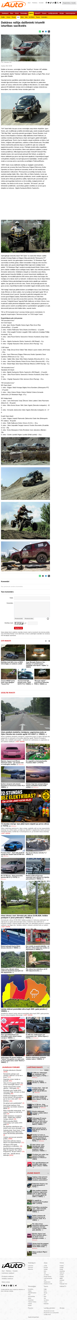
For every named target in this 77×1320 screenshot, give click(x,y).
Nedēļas (46, 1070)
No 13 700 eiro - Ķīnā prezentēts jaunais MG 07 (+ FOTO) (12, 876)
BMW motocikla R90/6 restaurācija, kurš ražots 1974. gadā (13, 1122)
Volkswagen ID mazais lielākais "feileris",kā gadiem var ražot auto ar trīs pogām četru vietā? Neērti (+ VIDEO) (13, 1060)
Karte (61, 1282)
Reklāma (34, 3)
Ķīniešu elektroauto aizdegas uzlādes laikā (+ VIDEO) (36, 1058)
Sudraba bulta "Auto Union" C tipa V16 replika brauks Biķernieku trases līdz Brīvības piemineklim (14, 1132)
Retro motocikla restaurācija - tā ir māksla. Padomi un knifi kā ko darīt (14, 1112)
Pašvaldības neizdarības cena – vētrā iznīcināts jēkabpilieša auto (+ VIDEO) (39, 1209)
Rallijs (45, 1289)
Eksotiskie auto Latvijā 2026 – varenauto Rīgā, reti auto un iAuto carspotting (14, 1092)
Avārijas (62, 1267)
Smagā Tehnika (47, 1276)
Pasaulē (46, 1267)
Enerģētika (30, 1289)
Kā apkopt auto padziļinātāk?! (13, 1103)
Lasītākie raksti (35, 1067)
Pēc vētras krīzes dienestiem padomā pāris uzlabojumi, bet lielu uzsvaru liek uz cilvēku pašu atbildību (40, 1227)
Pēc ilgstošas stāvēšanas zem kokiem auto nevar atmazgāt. (14, 1127)
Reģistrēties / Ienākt (69, 3)
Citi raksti (6, 641)
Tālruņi (29, 1291)
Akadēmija (62, 1271)
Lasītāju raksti (47, 1314)
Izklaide (46, 1269)
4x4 (45, 1294)
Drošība (62, 1265)
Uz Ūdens (46, 1274)
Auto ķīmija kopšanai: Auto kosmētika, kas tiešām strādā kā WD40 (13, 1106)
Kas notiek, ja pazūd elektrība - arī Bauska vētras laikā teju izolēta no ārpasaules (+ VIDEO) (37, 947)
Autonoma (30, 1269)
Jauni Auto (30, 1267)
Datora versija (6, 1282)
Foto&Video (31, 1300)
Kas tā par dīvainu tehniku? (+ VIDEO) (39, 1081)
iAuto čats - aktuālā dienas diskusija (11, 1154)
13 (32, 854)
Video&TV (63, 1286)
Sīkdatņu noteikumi (7, 1278)
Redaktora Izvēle (48, 1283)
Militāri (61, 1278)
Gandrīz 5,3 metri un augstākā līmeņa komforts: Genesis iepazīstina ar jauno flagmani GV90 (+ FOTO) (40, 1138)
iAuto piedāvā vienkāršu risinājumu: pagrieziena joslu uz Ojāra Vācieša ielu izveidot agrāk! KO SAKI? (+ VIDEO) (23, 733)
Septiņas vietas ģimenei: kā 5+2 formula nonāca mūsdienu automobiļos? (40, 1178)
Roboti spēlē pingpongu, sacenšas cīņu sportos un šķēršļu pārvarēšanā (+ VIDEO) (37, 877)
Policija (61, 1269)
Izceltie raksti (8, 693)
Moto (45, 1271)
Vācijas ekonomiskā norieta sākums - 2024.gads (12, 1087)
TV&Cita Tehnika (32, 1301)
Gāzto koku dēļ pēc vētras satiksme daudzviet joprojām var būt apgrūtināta (12, 970)
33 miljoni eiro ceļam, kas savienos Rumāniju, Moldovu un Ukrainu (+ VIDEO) (40, 1157)
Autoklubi (62, 1280)
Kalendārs (46, 1303)
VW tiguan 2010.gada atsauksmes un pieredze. (12, 1145)
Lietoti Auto (30, 1265)
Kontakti (41, 3)
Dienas (41, 1070)
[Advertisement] (38, 204)
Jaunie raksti (33, 1173)
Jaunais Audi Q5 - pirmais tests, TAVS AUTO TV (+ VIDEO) (24, 682)
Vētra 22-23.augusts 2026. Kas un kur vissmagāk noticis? (13, 1083)
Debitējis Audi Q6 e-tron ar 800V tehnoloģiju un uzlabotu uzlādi (12, 663)
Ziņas (45, 1263)
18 (2, 856)
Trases (45, 1301)
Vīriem (62, 1263)
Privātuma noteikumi (8, 1276)
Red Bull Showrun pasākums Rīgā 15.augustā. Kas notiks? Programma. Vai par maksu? (13, 1149)
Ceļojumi (62, 1276)
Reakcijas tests (63, 1283)
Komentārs (10, 603)
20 (9, 826)
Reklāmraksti (47, 1282)
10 (45, 684)
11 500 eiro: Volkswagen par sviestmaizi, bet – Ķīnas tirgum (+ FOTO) (37, 1036)
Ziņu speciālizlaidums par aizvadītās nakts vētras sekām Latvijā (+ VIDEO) (11, 1036)
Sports (46, 1286)
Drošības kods (9, 623)
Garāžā (61, 1274)
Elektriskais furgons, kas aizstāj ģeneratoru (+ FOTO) (40, 1185)
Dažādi (29, 1305)
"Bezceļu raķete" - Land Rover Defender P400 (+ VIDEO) (41, 682)
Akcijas (62, 1308)
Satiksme (62, 1273)
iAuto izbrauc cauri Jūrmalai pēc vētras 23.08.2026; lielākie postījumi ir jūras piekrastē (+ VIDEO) (24, 917)
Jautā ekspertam (33, 1317)
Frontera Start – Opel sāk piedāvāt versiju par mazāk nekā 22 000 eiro (12, 853)
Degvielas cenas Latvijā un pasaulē (11, 1080)
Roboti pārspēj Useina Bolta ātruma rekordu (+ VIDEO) (10, 947)
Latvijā (45, 1265)
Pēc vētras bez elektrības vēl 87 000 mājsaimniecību (36, 970)
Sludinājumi (31, 1263)
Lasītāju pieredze (49, 1308)
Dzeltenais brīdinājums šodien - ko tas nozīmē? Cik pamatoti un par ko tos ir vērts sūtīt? (13, 1097)
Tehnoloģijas (32, 1286)
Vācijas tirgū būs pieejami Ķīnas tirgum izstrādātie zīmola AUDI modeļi (37, 785)
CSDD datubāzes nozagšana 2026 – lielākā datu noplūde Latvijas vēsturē (12, 1117)
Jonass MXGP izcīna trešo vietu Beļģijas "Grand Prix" (8, 682)
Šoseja (45, 1292)
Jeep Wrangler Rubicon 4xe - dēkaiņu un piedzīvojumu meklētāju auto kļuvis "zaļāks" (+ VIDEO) (37, 664)
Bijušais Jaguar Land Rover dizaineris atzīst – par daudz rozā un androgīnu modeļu (12, 762)
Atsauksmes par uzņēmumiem (51, 1312)
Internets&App (31, 1296)
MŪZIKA (7, 1101)
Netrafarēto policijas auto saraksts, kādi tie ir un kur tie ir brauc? (13, 1075)
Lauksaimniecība (48, 1278)
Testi (45, 1280)
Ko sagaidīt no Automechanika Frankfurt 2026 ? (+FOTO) (36, 761)
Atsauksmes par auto (49, 1310)
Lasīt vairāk (20, 741)
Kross (45, 1291)
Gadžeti (30, 1303)
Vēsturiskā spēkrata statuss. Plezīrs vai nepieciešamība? (13, 1141)
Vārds (11, 598)
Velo (45, 1273)
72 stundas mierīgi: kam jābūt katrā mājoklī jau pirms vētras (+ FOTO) (40, 1097)
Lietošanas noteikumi (8, 1273)
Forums (30, 1308)
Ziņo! (29, 3)
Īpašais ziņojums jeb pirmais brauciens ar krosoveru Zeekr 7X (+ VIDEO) (13, 785)
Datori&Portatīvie (32, 1292)
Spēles (29, 1298)
